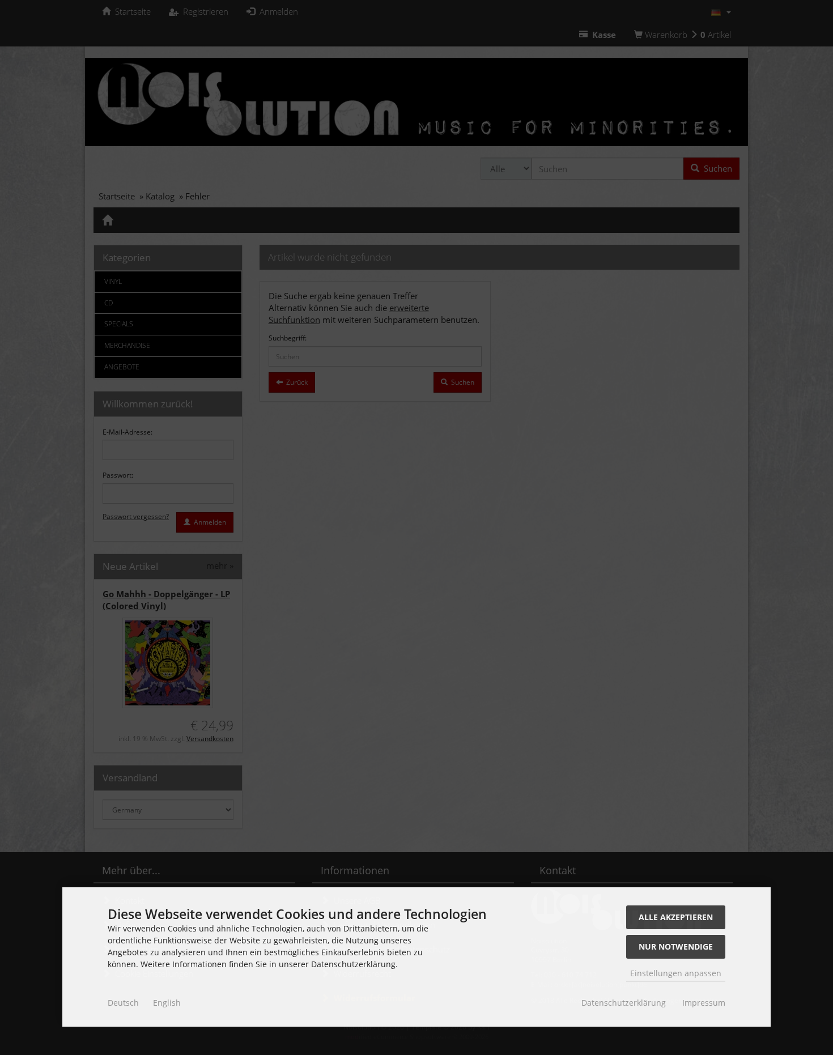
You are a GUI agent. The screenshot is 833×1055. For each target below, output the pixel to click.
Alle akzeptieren (676, 917)
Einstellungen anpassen (675, 973)
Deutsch (123, 1002)
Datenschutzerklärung (623, 1002)
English (167, 1002)
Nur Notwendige (676, 946)
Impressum (703, 1002)
